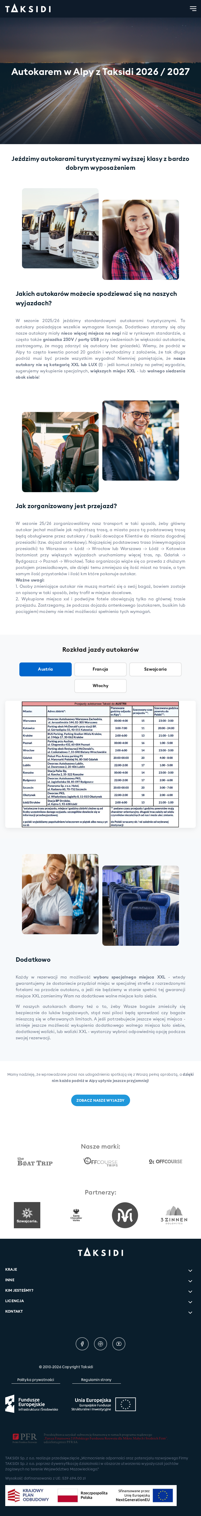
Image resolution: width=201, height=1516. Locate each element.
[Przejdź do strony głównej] (28, 8)
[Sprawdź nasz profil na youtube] (118, 1343)
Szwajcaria (155, 669)
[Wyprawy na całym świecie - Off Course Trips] (100, 1162)
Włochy (101, 686)
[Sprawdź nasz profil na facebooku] (82, 1343)
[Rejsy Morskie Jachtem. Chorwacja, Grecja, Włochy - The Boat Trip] (35, 1162)
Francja (100, 669)
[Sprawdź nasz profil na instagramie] (100, 1343)
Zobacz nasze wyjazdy (100, 1100)
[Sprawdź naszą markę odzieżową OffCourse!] (166, 1162)
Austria (45, 669)
